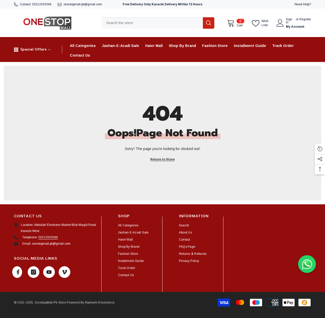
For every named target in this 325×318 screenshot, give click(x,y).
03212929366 (42, 4)
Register (305, 19)
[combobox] (152, 23)
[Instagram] (33, 272)
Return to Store (162, 159)
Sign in (289, 21)
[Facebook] (17, 272)
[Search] (158, 23)
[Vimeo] (64, 272)
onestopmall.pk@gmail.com (82, 4)
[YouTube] (49, 272)
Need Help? (303, 4)
